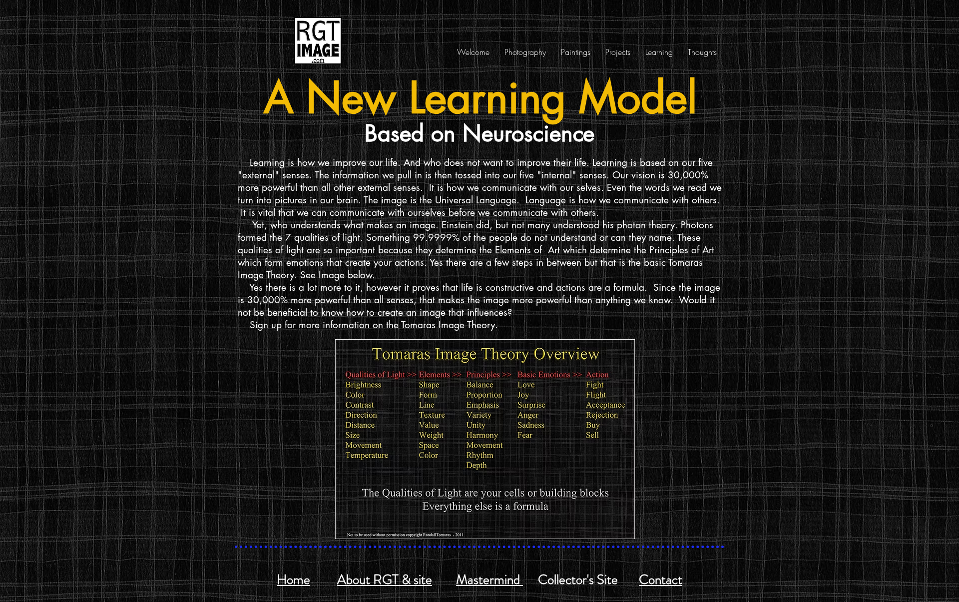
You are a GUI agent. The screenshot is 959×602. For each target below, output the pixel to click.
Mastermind (489, 579)
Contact (660, 579)
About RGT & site (384, 579)
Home (293, 579)
